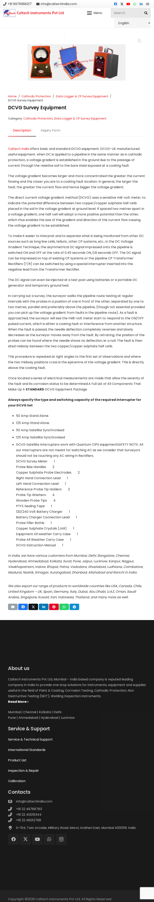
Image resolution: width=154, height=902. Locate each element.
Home (12, 96)
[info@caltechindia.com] (12, 801)
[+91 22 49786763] (12, 809)
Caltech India (18, 148)
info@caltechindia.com (34, 801)
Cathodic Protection (36, 96)
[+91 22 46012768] (12, 820)
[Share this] (23, 607)
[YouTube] (128, 4)
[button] (94, 13)
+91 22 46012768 (28, 820)
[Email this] (13, 607)
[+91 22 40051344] (12, 814)
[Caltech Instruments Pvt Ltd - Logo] (33, 13)
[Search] (146, 13)
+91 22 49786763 (29, 809)
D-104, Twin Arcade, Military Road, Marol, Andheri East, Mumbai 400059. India (76, 827)
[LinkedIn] (141, 4)
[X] (122, 4)
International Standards (27, 750)
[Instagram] (61, 839)
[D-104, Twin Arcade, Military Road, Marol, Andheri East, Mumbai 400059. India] (12, 828)
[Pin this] (54, 607)
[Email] (147, 4)
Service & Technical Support (30, 739)
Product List (17, 760)
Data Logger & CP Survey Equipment (82, 96)
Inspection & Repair (23, 770)
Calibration (16, 781)
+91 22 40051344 (29, 814)
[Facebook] (115, 4)
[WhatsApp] (135, 4)
